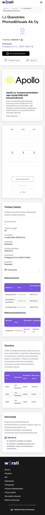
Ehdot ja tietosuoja (12, 500)
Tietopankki (9, 485)
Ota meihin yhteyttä (13, 496)
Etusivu (6, 8)
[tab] (22, 270)
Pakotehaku (9, 481)
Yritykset (15, 8)
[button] (22, 270)
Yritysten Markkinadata (14, 489)
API (6, 477)
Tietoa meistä (10, 492)
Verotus (33, 60)
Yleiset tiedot (14, 60)
